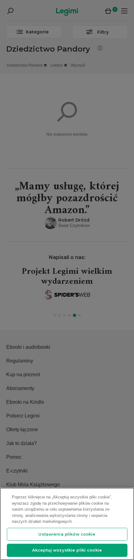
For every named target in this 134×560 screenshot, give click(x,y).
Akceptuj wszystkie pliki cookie (67, 550)
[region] (67, 524)
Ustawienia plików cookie (66, 534)
